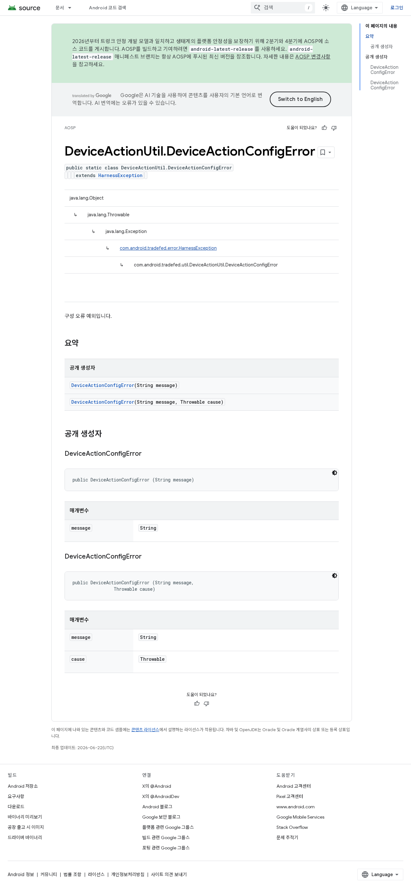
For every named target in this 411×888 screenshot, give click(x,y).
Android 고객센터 (293, 786)
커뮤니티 (48, 874)
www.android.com (295, 807)
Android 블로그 (157, 807)
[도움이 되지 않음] (334, 128)
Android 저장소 (23, 786)
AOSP (70, 127)
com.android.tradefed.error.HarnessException (168, 248)
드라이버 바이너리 (25, 837)
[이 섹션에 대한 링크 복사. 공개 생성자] (108, 434)
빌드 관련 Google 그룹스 (166, 837)
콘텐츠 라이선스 (145, 729)
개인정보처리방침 (127, 874)
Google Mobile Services (300, 817)
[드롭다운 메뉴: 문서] (72, 7)
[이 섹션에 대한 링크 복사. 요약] (85, 344)
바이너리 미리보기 (25, 817)
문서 (60, 8)
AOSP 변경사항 (312, 57)
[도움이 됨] (324, 128)
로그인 (396, 8)
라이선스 (96, 874)
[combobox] (283, 7)
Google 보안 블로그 (161, 817)
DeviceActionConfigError (102, 385)
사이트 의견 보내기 (169, 874)
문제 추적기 (287, 837)
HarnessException (120, 175)
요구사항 (16, 796)
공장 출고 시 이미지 (26, 827)
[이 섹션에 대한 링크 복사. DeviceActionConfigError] (148, 454)
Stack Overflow (292, 827)
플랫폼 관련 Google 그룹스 (168, 827)
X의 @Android (156, 786)
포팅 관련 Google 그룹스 (166, 848)
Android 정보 (21, 874)
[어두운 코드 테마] (334, 473)
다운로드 (16, 807)
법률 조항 (73, 874)
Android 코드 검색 (107, 8)
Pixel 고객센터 (289, 796)
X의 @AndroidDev (160, 796)
